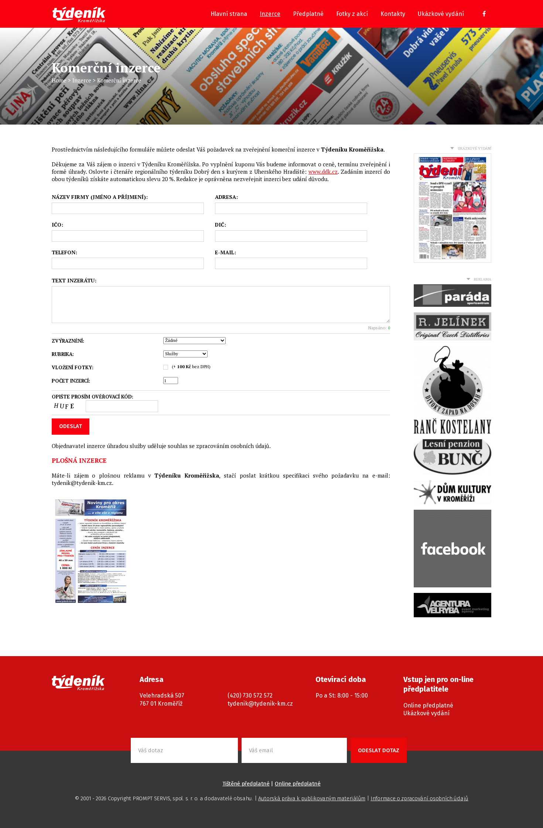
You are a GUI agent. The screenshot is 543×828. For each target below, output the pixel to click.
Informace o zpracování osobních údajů (419, 798)
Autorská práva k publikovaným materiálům (311, 798)
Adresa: (226, 197)
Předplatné (308, 13)
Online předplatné (428, 705)
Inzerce (270, 13)
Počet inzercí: (71, 380)
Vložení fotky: (72, 367)
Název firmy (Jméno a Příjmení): (100, 197)
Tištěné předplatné (246, 783)
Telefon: (64, 252)
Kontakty (392, 13)
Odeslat (70, 426)
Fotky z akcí (352, 13)
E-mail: (225, 252)
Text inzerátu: (74, 280)
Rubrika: (63, 354)
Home (59, 80)
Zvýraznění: (68, 340)
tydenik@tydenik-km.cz (260, 703)
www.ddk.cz (323, 171)
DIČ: (220, 224)
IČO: (57, 224)
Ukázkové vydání (441, 13)
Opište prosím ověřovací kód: (92, 397)
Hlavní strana (229, 13)
